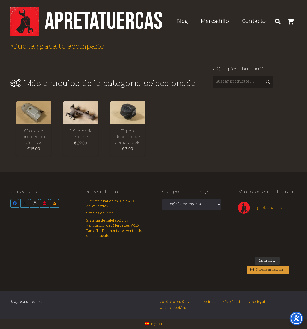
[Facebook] (14, 203)
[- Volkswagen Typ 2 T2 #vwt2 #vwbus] (245, 249)
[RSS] (54, 203)
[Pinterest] (44, 203)
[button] (278, 21)
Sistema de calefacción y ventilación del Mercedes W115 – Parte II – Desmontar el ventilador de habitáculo (115, 228)
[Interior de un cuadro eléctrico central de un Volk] (275, 232)
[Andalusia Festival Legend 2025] (245, 232)
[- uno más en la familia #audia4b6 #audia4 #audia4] (260, 240)
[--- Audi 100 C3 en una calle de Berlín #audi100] (245, 240)
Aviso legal (255, 302)
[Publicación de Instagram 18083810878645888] (260, 232)
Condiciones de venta (178, 302)
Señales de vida (99, 213)
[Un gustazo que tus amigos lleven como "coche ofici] (275, 223)
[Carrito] (290, 21)
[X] (24, 203)
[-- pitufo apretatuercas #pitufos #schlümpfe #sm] (275, 240)
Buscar (267, 82)
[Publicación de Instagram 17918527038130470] (290, 223)
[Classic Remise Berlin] (260, 249)
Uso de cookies (173, 308)
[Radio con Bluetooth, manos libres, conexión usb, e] (260, 223)
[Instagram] (34, 203)
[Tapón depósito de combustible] (127, 112)
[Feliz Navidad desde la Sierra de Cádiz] (245, 223)
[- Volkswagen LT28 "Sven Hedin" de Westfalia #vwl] (290, 240)
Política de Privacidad (221, 302)
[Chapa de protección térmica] (33, 112)
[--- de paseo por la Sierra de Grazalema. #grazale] (290, 249)
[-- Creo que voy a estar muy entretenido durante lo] (275, 249)
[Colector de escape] (80, 112)
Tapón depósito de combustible (128, 136)
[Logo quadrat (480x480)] (24, 21)
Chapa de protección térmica (33, 136)
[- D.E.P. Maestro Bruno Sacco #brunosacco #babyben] (290, 232)
